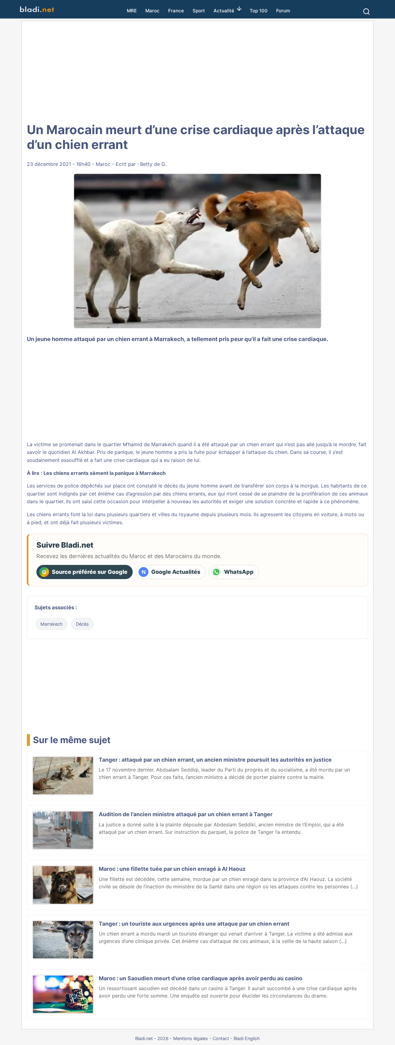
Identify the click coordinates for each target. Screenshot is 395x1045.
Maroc (152, 11)
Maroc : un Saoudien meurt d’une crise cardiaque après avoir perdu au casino (200, 978)
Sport (199, 11)
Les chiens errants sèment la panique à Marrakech (105, 473)
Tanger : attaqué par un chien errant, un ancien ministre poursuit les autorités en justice (215, 759)
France (176, 11)
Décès (82, 624)
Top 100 (259, 11)
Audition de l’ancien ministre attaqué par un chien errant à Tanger (185, 814)
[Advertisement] (197, 71)
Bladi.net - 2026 (151, 1038)
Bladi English (247, 1038)
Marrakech (51, 624)
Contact (221, 1038)
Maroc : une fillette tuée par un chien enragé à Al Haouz (172, 869)
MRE (132, 11)
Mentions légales (190, 1038)
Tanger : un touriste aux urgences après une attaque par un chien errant (194, 923)
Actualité (224, 11)
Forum (283, 11)
